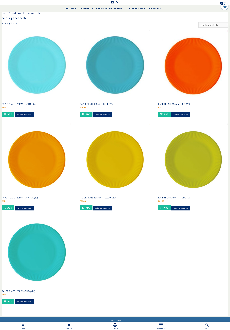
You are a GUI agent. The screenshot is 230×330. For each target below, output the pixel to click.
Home (4, 13)
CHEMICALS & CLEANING (109, 8)
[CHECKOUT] (117, 2)
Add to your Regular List (24, 114)
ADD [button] (9, 114)
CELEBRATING (135, 8)
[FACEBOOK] (112, 2)
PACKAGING (155, 8)
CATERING (85, 8)
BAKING (70, 8)
